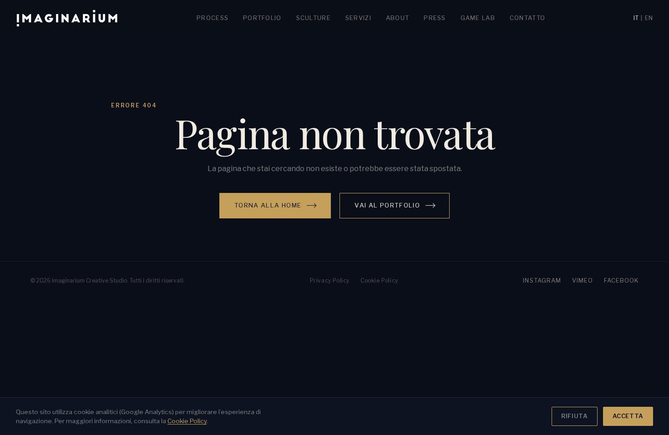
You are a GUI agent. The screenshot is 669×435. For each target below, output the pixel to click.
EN (649, 18)
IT (636, 18)
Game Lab (478, 18)
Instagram (542, 280)
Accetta (628, 416)
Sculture (313, 18)
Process (212, 18)
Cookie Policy (379, 280)
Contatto (527, 18)
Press (435, 18)
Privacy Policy (330, 280)
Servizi (358, 18)
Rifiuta (574, 416)
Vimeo (582, 280)
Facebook (621, 280)
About (397, 18)
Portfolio (262, 18)
